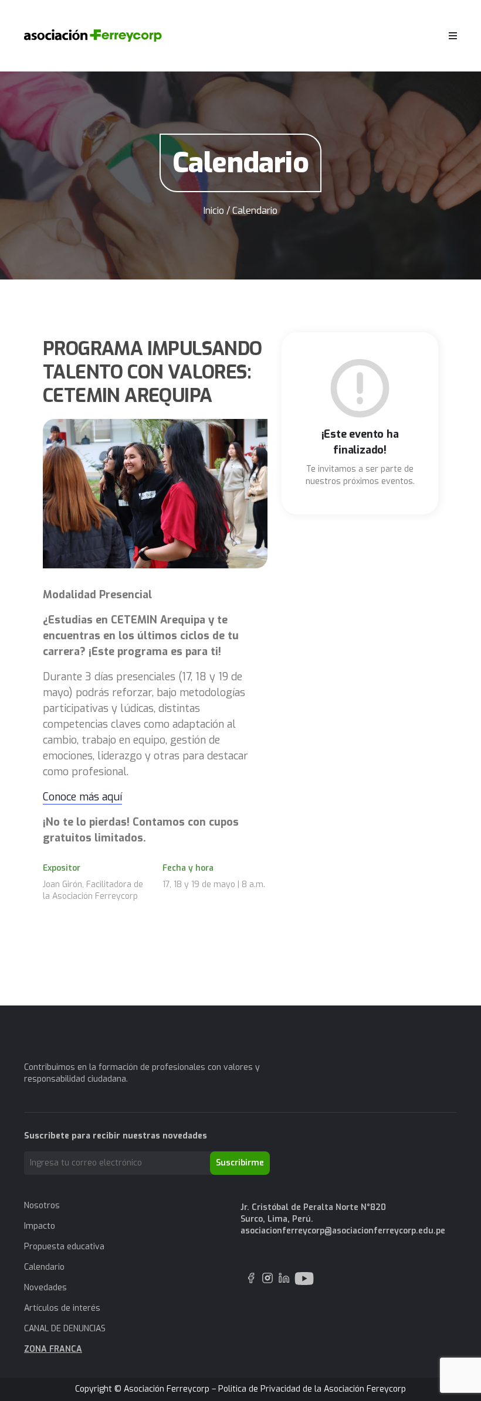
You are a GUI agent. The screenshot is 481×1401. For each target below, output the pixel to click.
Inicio (214, 210)
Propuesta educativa (64, 1246)
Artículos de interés (62, 1308)
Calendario (44, 1267)
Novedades (45, 1287)
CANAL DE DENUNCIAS (65, 1328)
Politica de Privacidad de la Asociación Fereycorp (312, 1389)
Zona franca (53, 1349)
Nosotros (42, 1205)
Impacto (39, 1226)
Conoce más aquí (82, 797)
